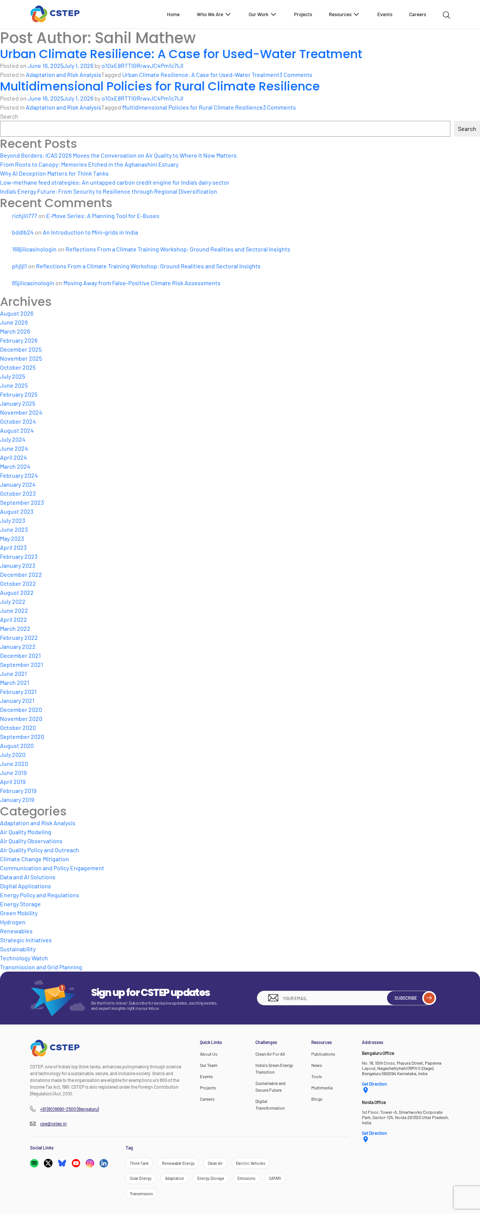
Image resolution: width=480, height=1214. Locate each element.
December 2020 (21, 709)
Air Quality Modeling (25, 831)
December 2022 (21, 574)
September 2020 (22, 736)
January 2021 (17, 700)
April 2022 (13, 619)
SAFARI (275, 1178)
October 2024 (18, 421)
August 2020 (17, 745)
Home (173, 14)
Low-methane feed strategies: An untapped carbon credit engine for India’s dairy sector (115, 182)
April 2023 (13, 547)
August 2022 (17, 592)
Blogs (316, 1098)
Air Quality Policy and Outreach (39, 849)
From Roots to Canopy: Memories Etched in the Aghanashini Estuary (89, 164)
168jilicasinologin (34, 249)
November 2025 (21, 358)
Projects (303, 14)
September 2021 (21, 664)
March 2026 (15, 331)
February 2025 (19, 394)
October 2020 (18, 727)
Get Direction (374, 1083)
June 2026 (14, 322)
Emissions (246, 1178)
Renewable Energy (178, 1162)
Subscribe (405, 997)
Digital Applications (25, 885)
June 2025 (14, 385)
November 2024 (21, 412)
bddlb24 (23, 232)
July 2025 (12, 376)
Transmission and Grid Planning (41, 966)
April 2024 (13, 457)
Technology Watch (24, 957)
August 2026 (16, 313)
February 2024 (19, 475)
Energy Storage (20, 903)
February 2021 (18, 691)
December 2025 (21, 349)
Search (9, 116)
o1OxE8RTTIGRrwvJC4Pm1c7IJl (142, 65)
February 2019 (18, 790)
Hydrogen (13, 921)
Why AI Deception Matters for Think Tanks (54, 173)
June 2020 (14, 763)
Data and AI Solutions (28, 876)
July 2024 (13, 439)
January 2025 (17, 403)
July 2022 (13, 601)
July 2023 (12, 520)
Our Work (258, 14)
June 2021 (13, 673)
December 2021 (20, 655)
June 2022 (14, 610)
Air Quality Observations (31, 840)
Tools (316, 1076)
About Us (209, 1053)
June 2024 (14, 448)
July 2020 (13, 754)
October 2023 (18, 493)
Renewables (16, 930)
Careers (417, 14)
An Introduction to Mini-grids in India (90, 232)
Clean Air (215, 1162)
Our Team (209, 1065)
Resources (340, 14)
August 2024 (17, 430)
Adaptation (174, 1178)
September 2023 (22, 502)
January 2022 (18, 646)
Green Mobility (19, 912)
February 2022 (19, 637)
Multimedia (322, 1087)
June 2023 (14, 529)
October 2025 (18, 367)
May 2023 (12, 538)
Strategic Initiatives (26, 939)
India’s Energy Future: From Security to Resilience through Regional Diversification (108, 191)
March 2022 (15, 628)
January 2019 (17, 799)
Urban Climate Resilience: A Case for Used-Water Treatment (181, 53)
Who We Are (210, 14)
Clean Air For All (270, 1053)
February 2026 (19, 340)
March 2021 (14, 682)
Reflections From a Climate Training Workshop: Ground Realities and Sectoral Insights (178, 249)
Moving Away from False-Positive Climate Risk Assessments (141, 282)
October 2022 (18, 583)
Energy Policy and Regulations (39, 894)
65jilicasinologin (33, 282)
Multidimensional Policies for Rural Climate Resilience (160, 86)
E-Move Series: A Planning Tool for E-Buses (102, 215)
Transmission (141, 1193)
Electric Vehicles (250, 1162)
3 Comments (295, 74)
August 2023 (16, 511)
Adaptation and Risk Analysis (63, 74)
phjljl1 (19, 265)
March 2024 (15, 466)
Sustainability (18, 948)
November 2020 (21, 718)
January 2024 (18, 484)
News (316, 1065)
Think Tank (139, 1162)
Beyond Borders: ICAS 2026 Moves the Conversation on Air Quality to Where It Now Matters (118, 155)
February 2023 (19, 556)
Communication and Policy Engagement (52, 867)
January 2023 (17, 565)
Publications (323, 1053)
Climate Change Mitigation (34, 858)
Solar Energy (141, 1178)
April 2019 (13, 781)
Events (384, 14)
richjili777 (24, 215)
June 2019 (13, 772)
